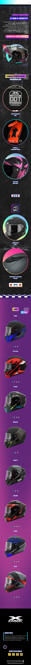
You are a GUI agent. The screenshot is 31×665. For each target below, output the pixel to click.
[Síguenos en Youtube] (21, 654)
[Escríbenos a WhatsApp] (17, 654)
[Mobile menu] (29, 2)
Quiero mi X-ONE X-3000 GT (17, 36)
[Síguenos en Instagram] (13, 654)
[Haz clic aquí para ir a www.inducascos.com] (23, 661)
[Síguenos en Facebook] (9, 654)
